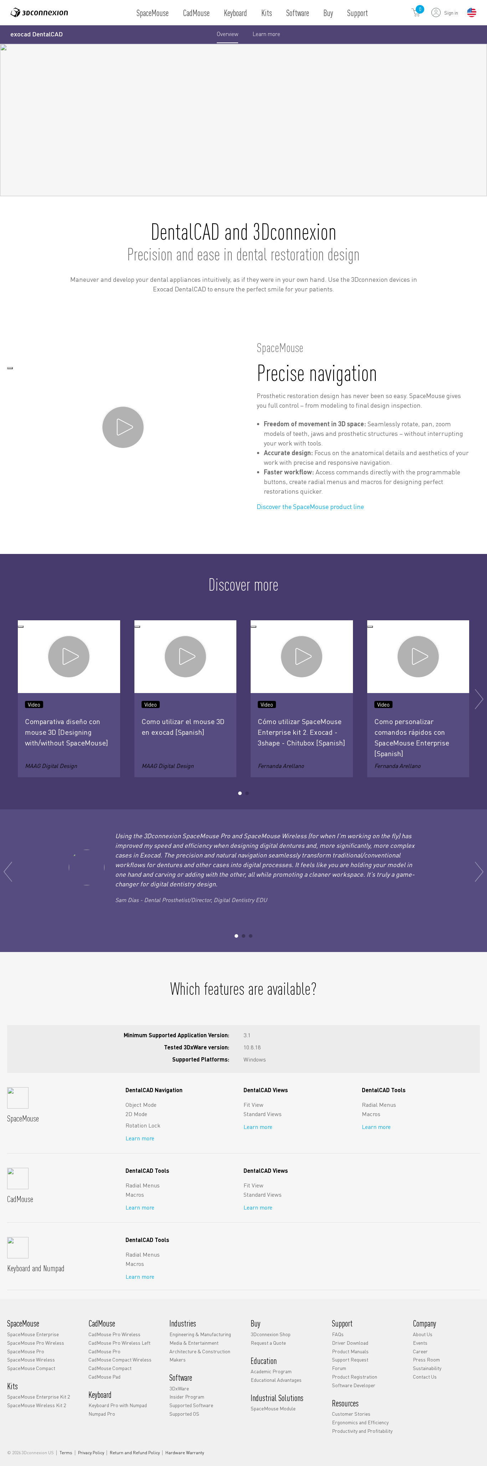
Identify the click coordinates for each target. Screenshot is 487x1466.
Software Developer (353, 1385)
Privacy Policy (91, 1452)
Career (420, 1351)
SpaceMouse (153, 12)
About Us (422, 1334)
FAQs (338, 1334)
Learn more (266, 36)
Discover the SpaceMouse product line (310, 506)
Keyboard (235, 12)
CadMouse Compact (110, 1368)
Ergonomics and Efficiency (360, 1422)
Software (297, 12)
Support (357, 12)
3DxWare (179, 1388)
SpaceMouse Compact (31, 1368)
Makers (177, 1359)
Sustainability (427, 1368)
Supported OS (184, 1413)
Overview (227, 33)
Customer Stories (351, 1413)
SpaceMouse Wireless (31, 1359)
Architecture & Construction (199, 1351)
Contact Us (425, 1376)
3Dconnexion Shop (271, 1334)
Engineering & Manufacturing (200, 1334)
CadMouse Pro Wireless (114, 1334)
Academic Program (271, 1371)
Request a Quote (268, 1342)
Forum (339, 1368)
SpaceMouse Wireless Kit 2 (36, 1405)
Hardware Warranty (184, 1452)
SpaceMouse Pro (25, 1351)
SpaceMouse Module (273, 1408)
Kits (266, 12)
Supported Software (191, 1405)
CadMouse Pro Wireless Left (119, 1342)
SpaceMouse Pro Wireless (35, 1342)
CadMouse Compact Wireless (120, 1359)
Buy (328, 12)
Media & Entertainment (194, 1342)
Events (420, 1342)
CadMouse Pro (104, 1351)
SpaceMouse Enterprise (33, 1334)
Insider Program (186, 1396)
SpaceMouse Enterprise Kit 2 (38, 1396)
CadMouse (196, 12)
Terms (66, 1452)
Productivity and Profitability (362, 1430)
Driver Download (350, 1342)
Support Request (350, 1359)
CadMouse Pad (104, 1376)
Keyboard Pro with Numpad (117, 1405)
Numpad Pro (101, 1413)
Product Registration (354, 1376)
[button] (240, 793)
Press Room (426, 1359)
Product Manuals (350, 1351)
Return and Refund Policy (135, 1452)
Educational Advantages (276, 1379)
